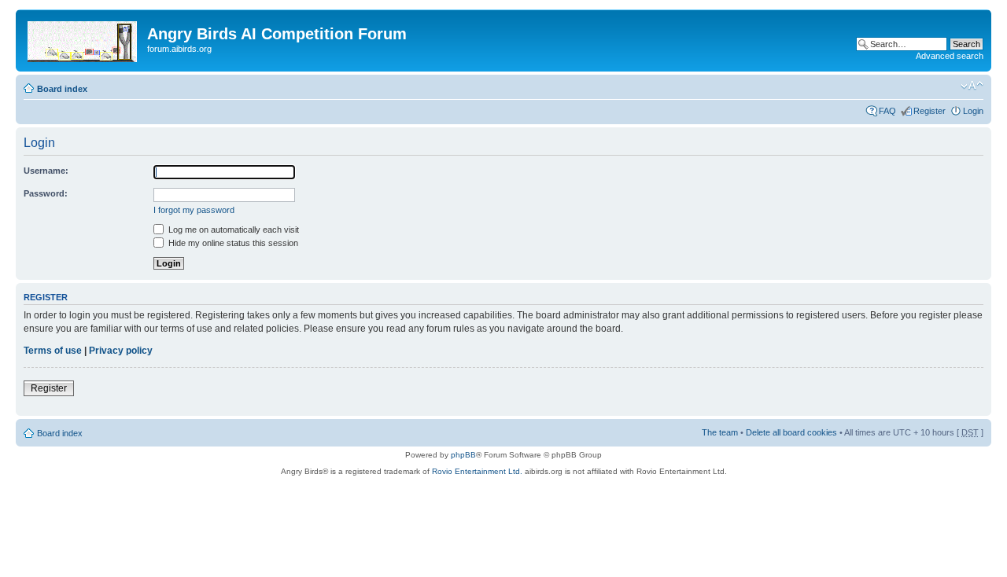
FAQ (887, 111)
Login (973, 111)
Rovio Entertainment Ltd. (477, 471)
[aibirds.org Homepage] (83, 38)
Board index (62, 89)
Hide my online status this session (232, 243)
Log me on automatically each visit (232, 229)
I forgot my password (193, 210)
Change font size (972, 86)
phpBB (463, 454)
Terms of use (53, 350)
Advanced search (949, 56)
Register (929, 111)
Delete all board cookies (791, 432)
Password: (46, 193)
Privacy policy (121, 350)
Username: (46, 170)
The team (720, 432)
